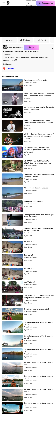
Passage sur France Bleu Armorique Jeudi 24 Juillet (39, 216)
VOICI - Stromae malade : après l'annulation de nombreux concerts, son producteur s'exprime (39, 122)
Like (11, 40)
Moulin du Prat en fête (33, 201)
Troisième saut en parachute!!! (36, 309)
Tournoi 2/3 (28, 269)
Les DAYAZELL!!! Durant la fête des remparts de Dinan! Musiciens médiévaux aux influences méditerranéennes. (39, 297)
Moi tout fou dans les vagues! (36, 188)
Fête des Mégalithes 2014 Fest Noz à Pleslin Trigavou (39, 229)
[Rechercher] (28, 3)
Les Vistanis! (29, 282)
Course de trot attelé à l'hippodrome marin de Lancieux (39, 175)
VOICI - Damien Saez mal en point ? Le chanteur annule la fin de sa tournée (39, 135)
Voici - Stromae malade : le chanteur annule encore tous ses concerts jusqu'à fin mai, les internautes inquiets (39, 95)
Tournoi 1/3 (28, 255)
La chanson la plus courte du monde (39, 107)
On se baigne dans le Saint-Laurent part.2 (38, 337)
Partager (26, 40)
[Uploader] (33, 3)
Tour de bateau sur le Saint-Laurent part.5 (38, 364)
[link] (13, 47)
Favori (43, 40)
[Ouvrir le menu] (4, 3)
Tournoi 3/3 (28, 242)
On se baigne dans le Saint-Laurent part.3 (38, 323)
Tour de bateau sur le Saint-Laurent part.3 (38, 377)
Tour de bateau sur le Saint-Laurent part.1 (38, 404)
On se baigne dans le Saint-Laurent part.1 (38, 350)
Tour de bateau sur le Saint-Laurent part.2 (38, 391)
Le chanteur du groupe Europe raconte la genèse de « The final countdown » (37, 149)
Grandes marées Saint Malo (35, 80)
